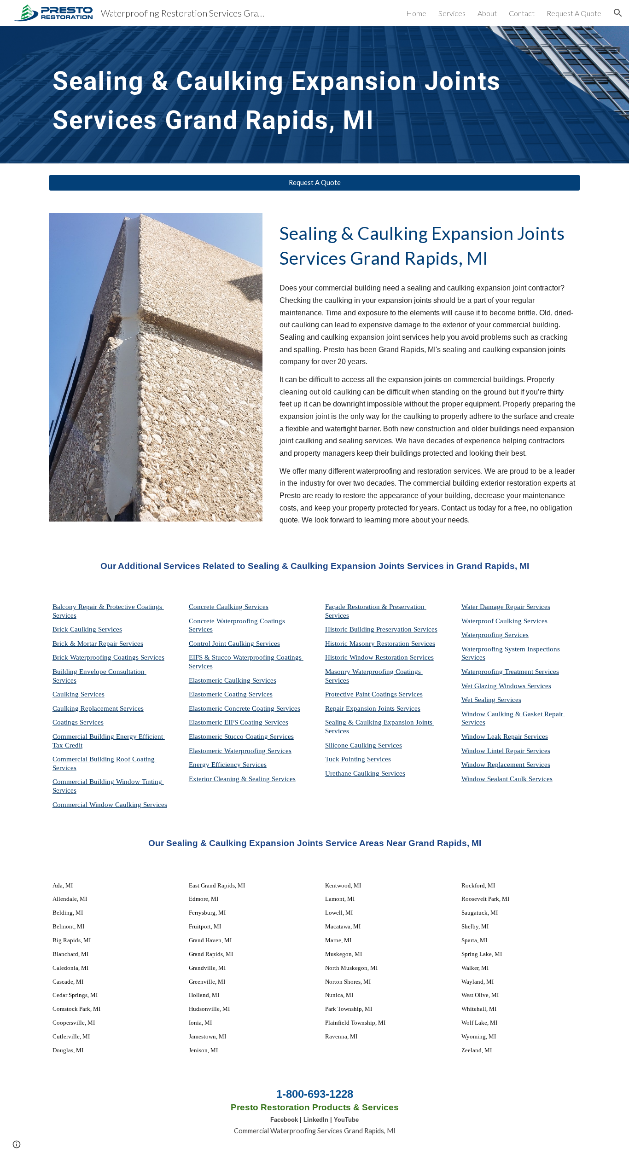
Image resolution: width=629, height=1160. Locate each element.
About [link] (487, 13)
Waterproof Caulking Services (504, 621)
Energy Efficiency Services (228, 764)
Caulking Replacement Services (98, 708)
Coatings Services (78, 722)
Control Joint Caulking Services (234, 643)
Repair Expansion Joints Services (372, 708)
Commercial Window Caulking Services (109, 804)
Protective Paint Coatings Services (374, 694)
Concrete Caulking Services (228, 606)
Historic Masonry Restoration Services (380, 643)
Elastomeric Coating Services (231, 694)
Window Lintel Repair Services (505, 750)
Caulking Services (78, 694)
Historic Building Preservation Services (381, 629)
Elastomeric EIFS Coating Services (238, 722)
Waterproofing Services (495, 634)
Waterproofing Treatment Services (510, 671)
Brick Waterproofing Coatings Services (108, 657)
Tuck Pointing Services (358, 759)
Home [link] (416, 13)
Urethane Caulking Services (365, 773)
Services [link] (452, 13)
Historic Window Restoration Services (379, 657)
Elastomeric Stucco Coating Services (241, 736)
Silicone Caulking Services (363, 745)
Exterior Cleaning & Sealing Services (242, 779)
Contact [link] (522, 13)
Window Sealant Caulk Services (507, 779)
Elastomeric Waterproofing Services (240, 750)
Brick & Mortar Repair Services (97, 643)
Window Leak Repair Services (504, 736)
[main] (314, 95)
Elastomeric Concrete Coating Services (244, 708)
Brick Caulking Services (87, 629)
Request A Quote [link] (574, 13)
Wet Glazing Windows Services (506, 686)
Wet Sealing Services (491, 699)
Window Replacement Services (505, 764)
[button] (618, 13)
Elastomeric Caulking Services (232, 680)
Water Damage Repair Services (505, 606)
